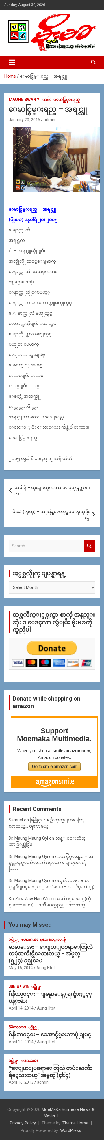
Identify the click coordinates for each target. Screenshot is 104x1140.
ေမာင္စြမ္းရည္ (66, 99)
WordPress (70, 1130)
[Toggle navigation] (12, 62)
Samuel (16, 820)
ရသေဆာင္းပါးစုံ (53, 939)
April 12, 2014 (21, 1042)
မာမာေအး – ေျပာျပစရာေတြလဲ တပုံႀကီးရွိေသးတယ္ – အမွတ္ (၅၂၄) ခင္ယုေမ (51, 953)
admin (49, 119)
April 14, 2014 (21, 1008)
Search (89, 546)
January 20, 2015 (24, 119)
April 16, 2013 (21, 1082)
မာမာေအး (29, 939)
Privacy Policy (23, 1123)
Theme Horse (75, 1123)
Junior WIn (19, 987)
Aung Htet (45, 967)
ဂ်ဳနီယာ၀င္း (17, 1027)
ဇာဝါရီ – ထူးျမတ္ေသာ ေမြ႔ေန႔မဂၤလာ (52, 490)
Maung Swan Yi (24, 99)
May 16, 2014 (21, 967)
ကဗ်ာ (46, 99)
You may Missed (30, 924)
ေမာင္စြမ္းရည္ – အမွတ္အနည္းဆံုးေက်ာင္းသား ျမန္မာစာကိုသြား (51, 862)
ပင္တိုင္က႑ (14, 939)
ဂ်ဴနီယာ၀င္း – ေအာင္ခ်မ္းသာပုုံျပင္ (50, 1034)
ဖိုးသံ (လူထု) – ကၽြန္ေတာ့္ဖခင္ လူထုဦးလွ (51, 514)
